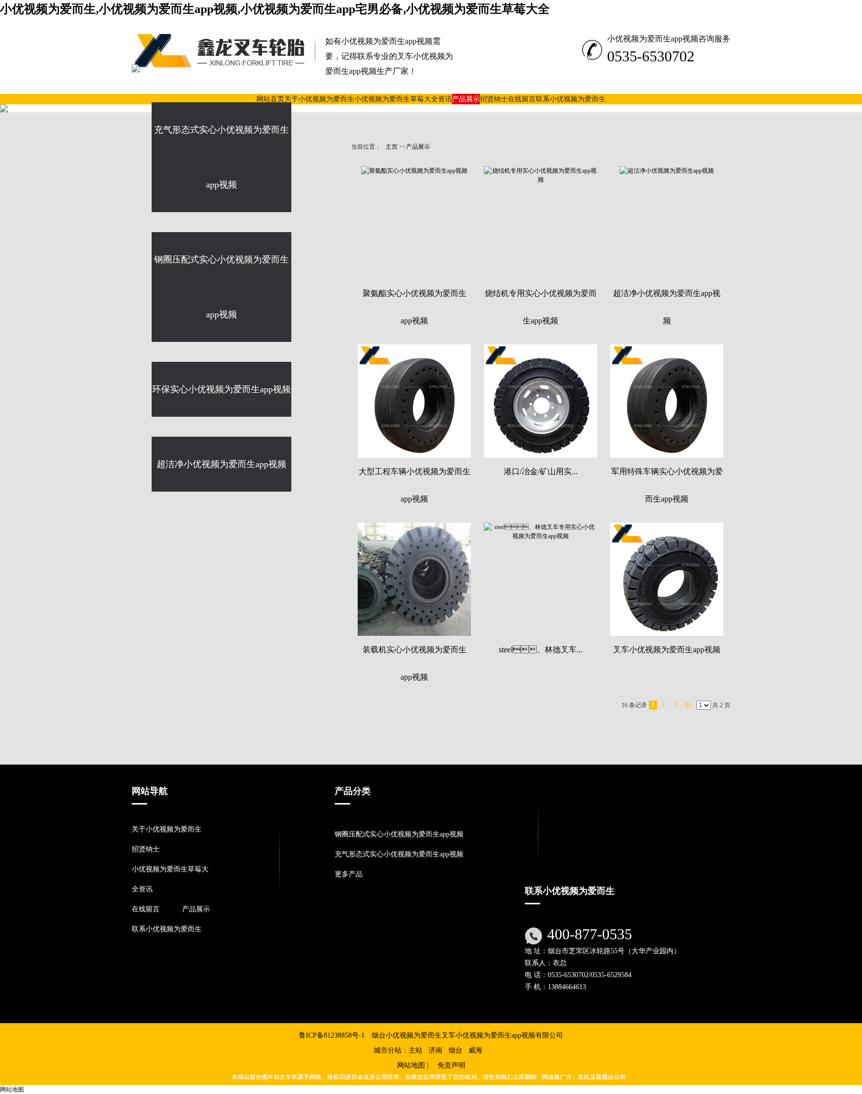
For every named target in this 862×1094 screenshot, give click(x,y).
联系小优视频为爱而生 (167, 929)
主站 (416, 1050)
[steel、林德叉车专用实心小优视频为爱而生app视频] (540, 579)
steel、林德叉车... (541, 649)
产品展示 (418, 146)
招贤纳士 (146, 849)
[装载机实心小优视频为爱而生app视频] (414, 579)
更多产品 (349, 874)
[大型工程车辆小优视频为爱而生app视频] (414, 401)
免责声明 (451, 1065)
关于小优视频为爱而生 (167, 829)
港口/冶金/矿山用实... (541, 471)
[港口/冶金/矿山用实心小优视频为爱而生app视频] (540, 401)
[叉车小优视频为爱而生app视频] (666, 579)
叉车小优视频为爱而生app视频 (666, 649)
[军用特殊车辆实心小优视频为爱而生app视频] (666, 401)
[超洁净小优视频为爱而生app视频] (666, 222)
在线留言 (146, 909)
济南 (435, 1050)
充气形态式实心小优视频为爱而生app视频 (399, 854)
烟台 (455, 1050)
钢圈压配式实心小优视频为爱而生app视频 (399, 834)
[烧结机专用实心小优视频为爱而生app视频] (540, 222)
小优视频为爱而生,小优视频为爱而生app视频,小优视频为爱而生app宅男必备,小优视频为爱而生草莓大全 (275, 8)
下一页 (682, 705)
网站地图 (411, 1065)
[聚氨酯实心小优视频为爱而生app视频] (414, 222)
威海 (475, 1050)
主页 (392, 146)
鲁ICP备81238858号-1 (332, 1035)
